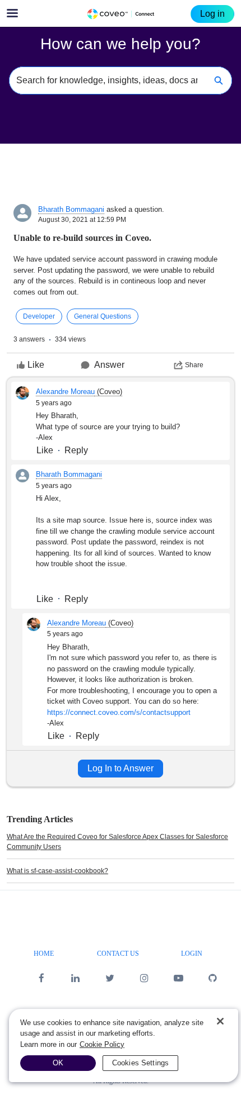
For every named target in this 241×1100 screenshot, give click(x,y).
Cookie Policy (102, 1044)
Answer (109, 364)
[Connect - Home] (120, 14)
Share (194, 365)
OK (58, 1063)
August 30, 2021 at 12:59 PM (82, 220)
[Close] (220, 1021)
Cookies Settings (140, 1063)
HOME (44, 953)
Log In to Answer (120, 768)
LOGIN (191, 953)
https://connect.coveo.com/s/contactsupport (119, 712)
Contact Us (118, 953)
